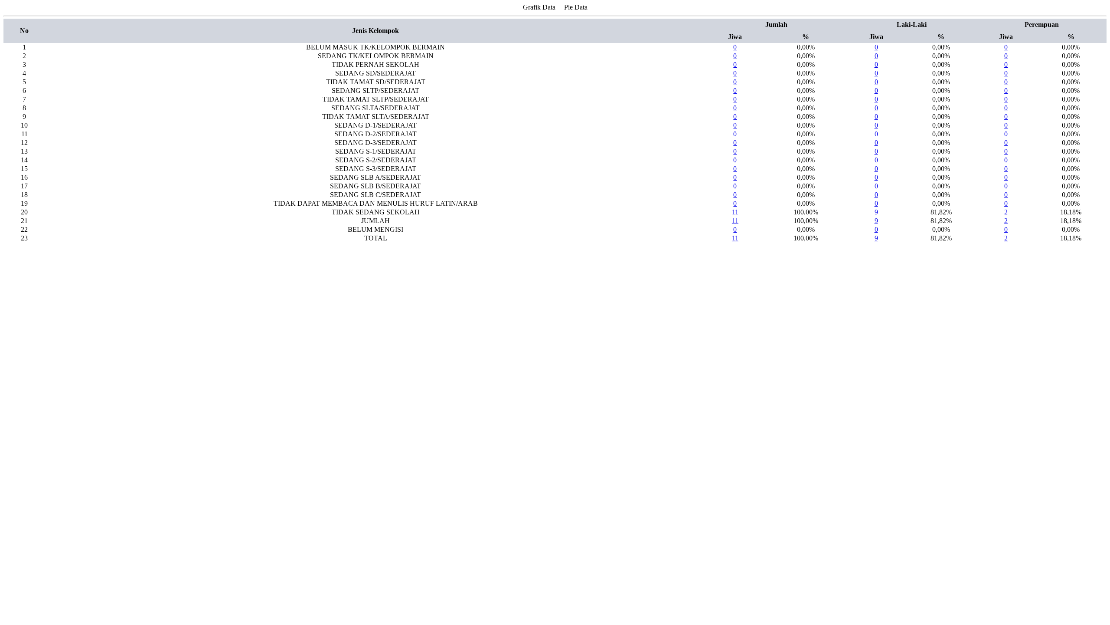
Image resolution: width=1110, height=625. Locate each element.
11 (735, 212)
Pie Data (576, 7)
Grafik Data (539, 7)
